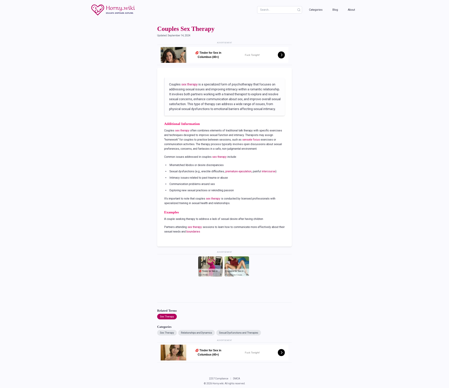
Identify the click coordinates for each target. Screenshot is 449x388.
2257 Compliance (218, 378)
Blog (335, 9)
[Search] (299, 10)
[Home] (113, 9)
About (351, 9)
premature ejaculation (238, 171)
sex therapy (189, 84)
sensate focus (251, 139)
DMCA (236, 378)
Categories (316, 9)
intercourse (269, 171)
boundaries (193, 231)
